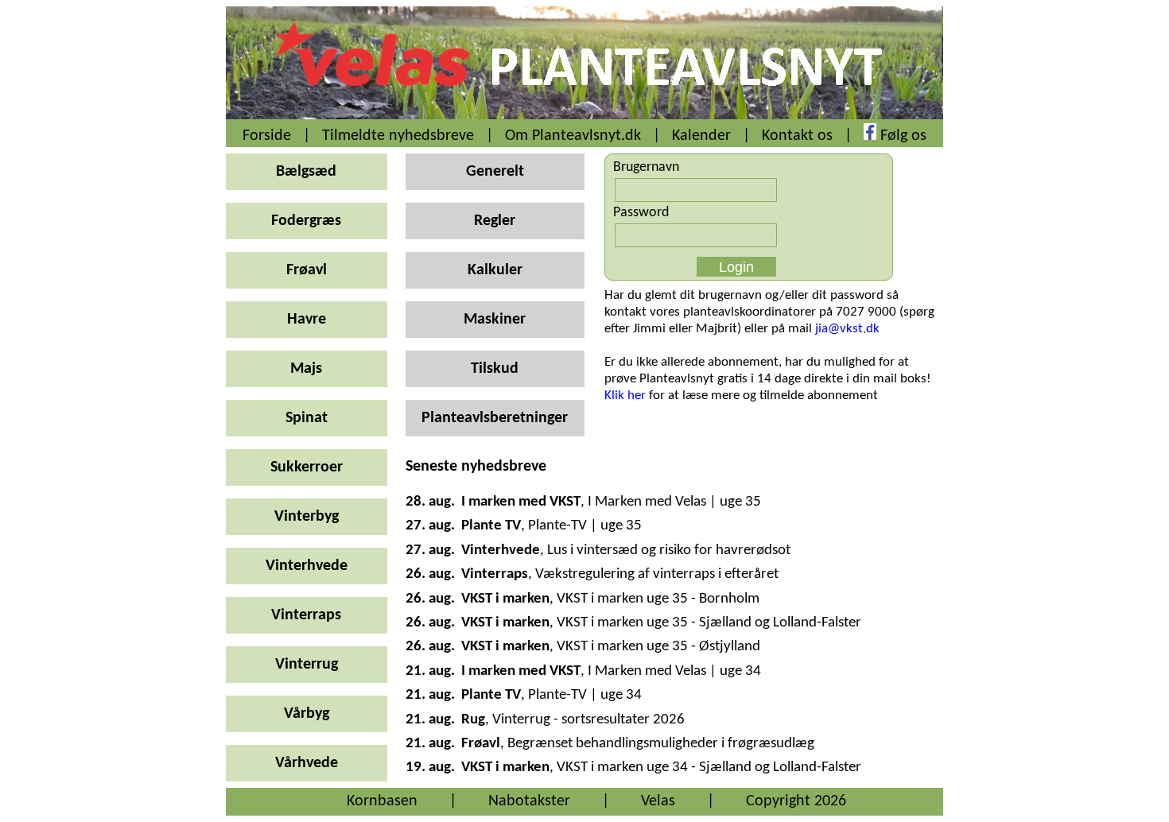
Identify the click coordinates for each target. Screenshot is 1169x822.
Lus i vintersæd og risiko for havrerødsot (668, 550)
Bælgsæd (306, 172)
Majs (306, 369)
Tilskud (494, 369)
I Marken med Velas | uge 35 (674, 502)
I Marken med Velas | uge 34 (674, 671)
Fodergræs (306, 221)
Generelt (495, 172)
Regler (494, 221)
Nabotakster (529, 801)
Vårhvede (306, 763)
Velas (658, 801)
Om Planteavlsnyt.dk (573, 136)
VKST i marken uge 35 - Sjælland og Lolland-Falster (709, 622)
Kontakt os (797, 136)
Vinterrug (306, 665)
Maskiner (495, 320)
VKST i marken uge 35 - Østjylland (658, 646)
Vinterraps (306, 615)
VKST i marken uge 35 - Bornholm (658, 599)
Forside (267, 136)
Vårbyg (306, 714)
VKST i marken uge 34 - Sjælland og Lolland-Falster (709, 767)
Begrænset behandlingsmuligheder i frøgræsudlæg (660, 743)
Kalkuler (495, 270)
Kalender (701, 136)
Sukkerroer (306, 467)
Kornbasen (382, 801)
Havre (306, 320)
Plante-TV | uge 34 (585, 695)
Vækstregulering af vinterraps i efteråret (657, 574)
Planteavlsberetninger (494, 418)
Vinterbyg (306, 517)
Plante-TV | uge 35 (585, 525)
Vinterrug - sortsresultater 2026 (588, 719)
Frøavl (306, 270)
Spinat (306, 418)
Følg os (903, 136)
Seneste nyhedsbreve (476, 467)
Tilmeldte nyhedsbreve (398, 136)
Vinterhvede (307, 566)
